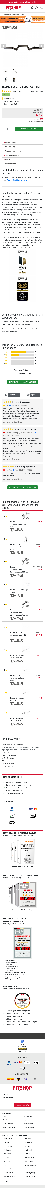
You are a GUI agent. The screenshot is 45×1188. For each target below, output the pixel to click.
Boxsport (7, 1157)
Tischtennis (7, 1150)
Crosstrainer (8, 1139)
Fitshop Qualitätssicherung (17, 180)
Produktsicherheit (11, 164)
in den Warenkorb (29, 129)
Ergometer (27, 1139)
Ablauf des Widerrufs (30, 1127)
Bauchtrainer (28, 1169)
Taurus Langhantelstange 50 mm (18, 524)
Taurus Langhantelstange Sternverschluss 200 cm (19, 569)
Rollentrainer (28, 1161)
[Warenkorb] (42, 8)
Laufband (7, 1142)
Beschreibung (10, 147)
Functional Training (10, 1169)
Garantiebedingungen (13, 151)
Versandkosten (8, 1124)
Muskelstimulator (9, 1176)
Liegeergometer (29, 1157)
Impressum (27, 1120)
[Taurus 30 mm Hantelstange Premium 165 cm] (26, 539)
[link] (12, 809)
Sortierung (13, 395)
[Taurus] (9, 27)
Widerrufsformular (9, 1127)
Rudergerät (28, 1142)
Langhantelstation (30, 1165)
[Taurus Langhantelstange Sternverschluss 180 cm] (26, 604)
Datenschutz (28, 1116)
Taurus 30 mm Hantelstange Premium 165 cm (18, 546)
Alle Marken (7, 1182)
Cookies (5, 1120)
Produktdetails (10, 142)
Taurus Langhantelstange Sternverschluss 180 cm (19, 612)
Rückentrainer (8, 1173)
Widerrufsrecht (28, 1124)
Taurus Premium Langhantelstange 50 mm (18, 635)
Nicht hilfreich (18, 422)
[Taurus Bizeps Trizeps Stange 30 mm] (26, 713)
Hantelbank (28, 1150)
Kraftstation (8, 1146)
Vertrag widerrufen (22, 1105)
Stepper (6, 1165)
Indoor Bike (7, 1154)
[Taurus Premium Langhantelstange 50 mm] (26, 627)
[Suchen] (37, 8)
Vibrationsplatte (29, 1176)
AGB (4, 1116)
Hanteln (27, 1154)
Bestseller (8, 160)
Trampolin (27, 1146)
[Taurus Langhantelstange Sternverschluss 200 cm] (26, 561)
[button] (6, 71)
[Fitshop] (13, 8)
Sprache (34, 395)
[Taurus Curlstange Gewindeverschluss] (26, 650)
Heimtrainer (7, 1161)
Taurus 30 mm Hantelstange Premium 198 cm (18, 677)
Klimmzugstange (29, 1173)
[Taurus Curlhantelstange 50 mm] (26, 584)
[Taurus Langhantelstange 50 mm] (26, 516)
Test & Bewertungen (12, 155)
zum (8, 1098)
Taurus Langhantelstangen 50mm (14, 14)
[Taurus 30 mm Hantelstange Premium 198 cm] (26, 670)
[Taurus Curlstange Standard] (26, 692)
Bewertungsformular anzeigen (22, 382)
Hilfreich (7, 422)
